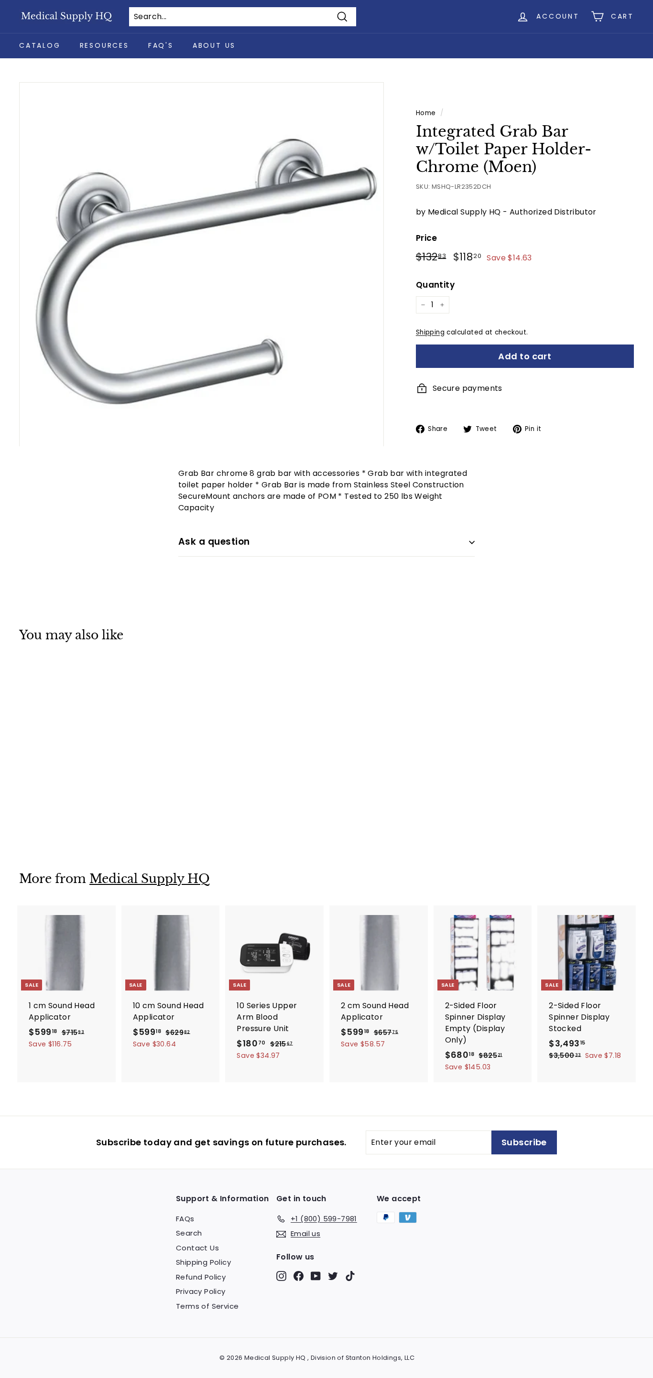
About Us (214, 45)
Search (189, 1233)
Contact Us (197, 1248)
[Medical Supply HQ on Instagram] (281, 1275)
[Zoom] (201, 264)
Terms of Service (207, 1306)
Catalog (40, 45)
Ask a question (214, 541)
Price (426, 238)
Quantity (435, 285)
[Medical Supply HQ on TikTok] (350, 1275)
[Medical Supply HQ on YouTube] (316, 1275)
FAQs (185, 1219)
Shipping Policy (203, 1262)
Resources (104, 45)
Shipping (430, 332)
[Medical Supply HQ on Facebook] (299, 1275)
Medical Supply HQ (149, 879)
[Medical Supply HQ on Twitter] (333, 1275)
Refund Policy (201, 1277)
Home (426, 113)
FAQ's (161, 45)
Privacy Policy (201, 1291)
